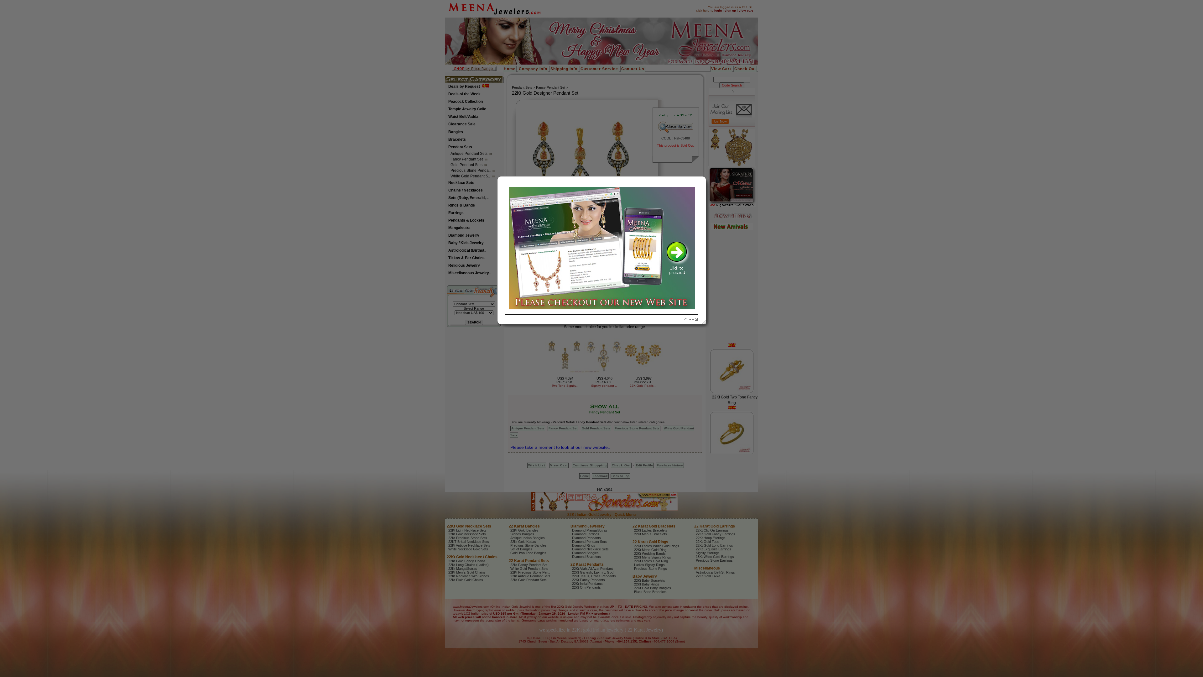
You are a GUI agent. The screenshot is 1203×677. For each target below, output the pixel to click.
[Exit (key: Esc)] (691, 319)
